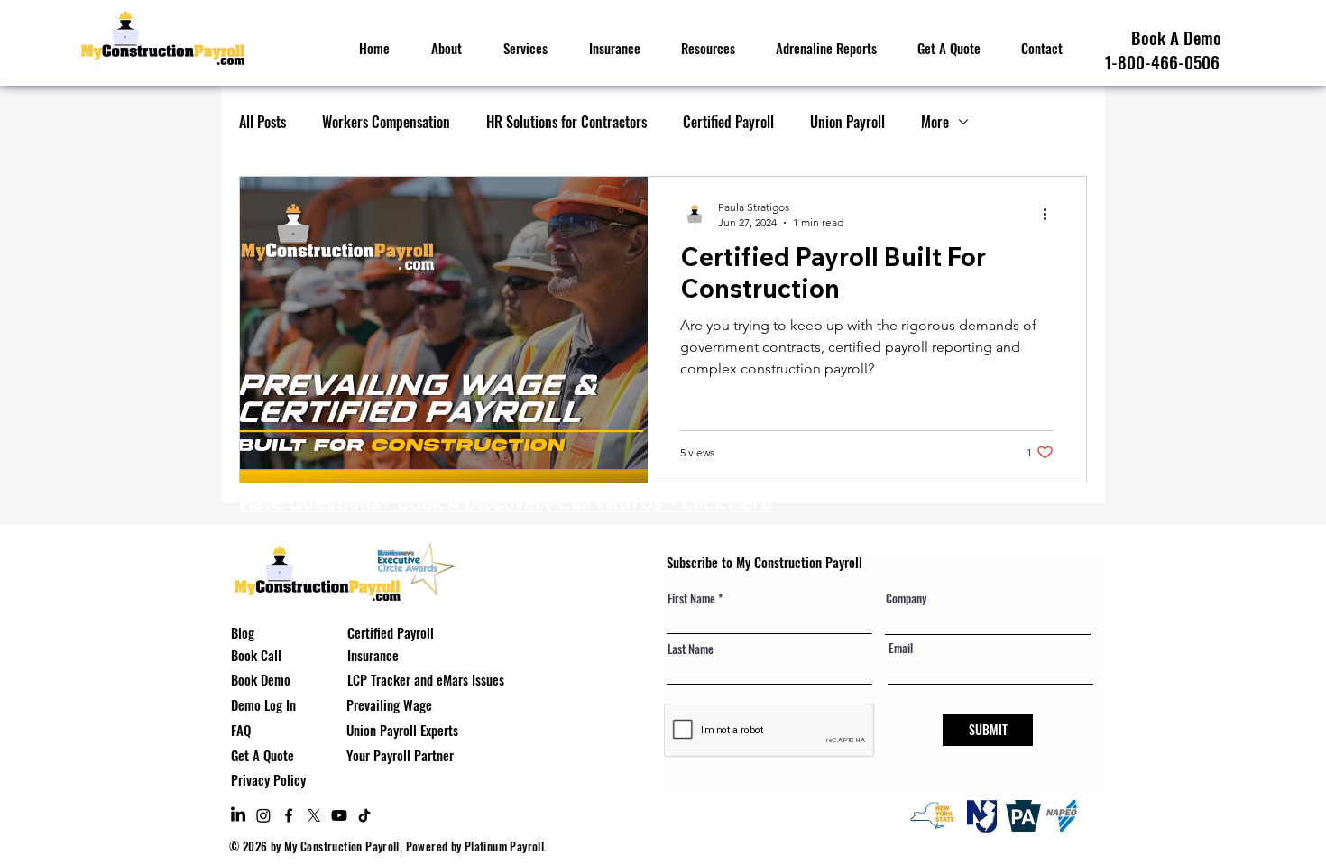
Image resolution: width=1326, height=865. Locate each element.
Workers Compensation (386, 122)
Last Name (691, 649)
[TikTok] (364, 815)
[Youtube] (339, 815)
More (935, 122)
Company (906, 598)
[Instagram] (263, 815)
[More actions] (1051, 214)
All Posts (262, 122)
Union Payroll (847, 122)
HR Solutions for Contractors (566, 122)
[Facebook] (289, 815)
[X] (314, 815)
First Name (691, 598)
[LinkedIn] (238, 815)
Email (901, 648)
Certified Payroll (728, 122)
